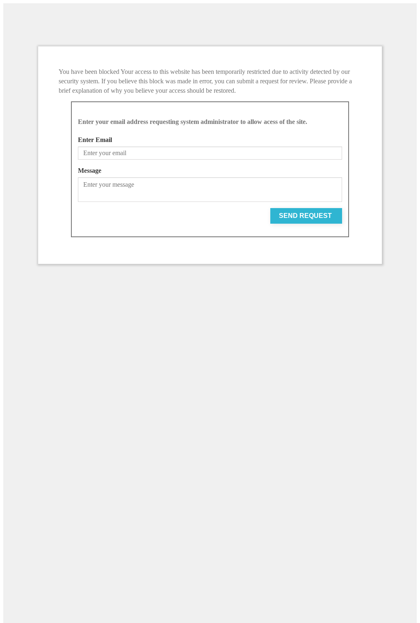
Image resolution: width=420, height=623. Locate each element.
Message (89, 170)
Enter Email (95, 139)
